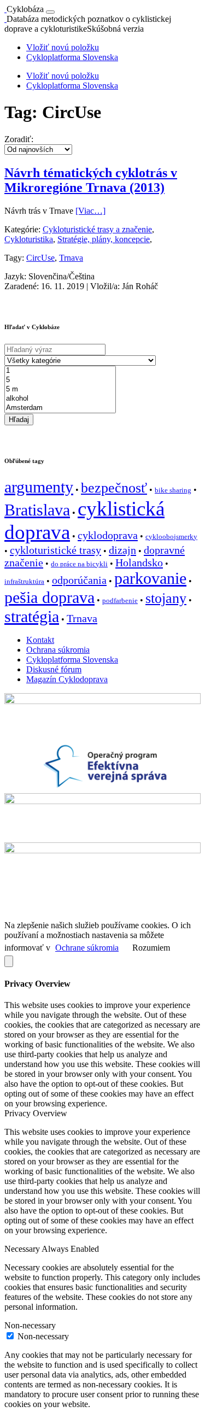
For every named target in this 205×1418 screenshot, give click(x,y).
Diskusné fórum (53, 669)
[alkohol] (60, 398)
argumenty (38, 487)
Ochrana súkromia (58, 649)
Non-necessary (43, 1336)
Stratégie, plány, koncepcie (103, 239)
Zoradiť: (18, 139)
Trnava (71, 257)
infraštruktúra (24, 581)
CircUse (40, 257)
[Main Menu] (50, 12)
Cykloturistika (28, 239)
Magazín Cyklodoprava (67, 679)
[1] (60, 371)
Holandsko (139, 562)
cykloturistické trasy (55, 550)
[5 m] (60, 389)
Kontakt (40, 639)
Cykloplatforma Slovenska (72, 57)
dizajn (122, 550)
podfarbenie (120, 600)
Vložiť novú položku (62, 47)
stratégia (31, 616)
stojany (165, 598)
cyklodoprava (108, 535)
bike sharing (173, 490)
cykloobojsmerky (171, 536)
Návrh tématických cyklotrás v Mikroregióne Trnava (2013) (90, 180)
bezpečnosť (114, 488)
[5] (60, 380)
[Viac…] (90, 210)
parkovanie (150, 578)
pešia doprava (49, 597)
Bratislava (37, 510)
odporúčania (79, 580)
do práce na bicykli (79, 564)
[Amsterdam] (60, 408)
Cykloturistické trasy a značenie (97, 229)
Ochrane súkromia (87, 947)
